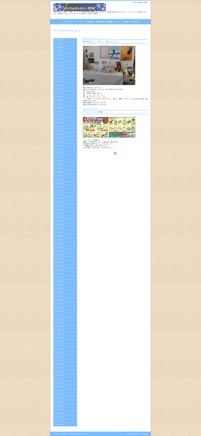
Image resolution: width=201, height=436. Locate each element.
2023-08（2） (61, 138)
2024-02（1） (61, 119)
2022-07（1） (61, 168)
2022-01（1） (61, 187)
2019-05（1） (61, 296)
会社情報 (126, 21)
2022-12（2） (61, 149)
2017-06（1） (61, 368)
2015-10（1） (61, 424)
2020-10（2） (61, 236)
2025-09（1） (61, 70)
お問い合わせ (135, 21)
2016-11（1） (61, 390)
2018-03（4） (61, 349)
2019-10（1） (61, 277)
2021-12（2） (61, 190)
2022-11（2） (61, 153)
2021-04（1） (61, 217)
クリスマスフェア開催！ (94, 112)
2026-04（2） (61, 47)
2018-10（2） (61, 322)
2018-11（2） (61, 319)
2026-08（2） (61, 40)
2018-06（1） (61, 337)
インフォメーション (79, 21)
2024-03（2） (61, 115)
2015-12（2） (61, 417)
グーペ (138, 433)
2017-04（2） (61, 375)
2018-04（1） (61, 345)
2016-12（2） (61, 386)
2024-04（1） (61, 111)
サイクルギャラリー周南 (65, 433)
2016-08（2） (61, 398)
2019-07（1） (61, 288)
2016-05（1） (61, 405)
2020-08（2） (61, 243)
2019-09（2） (61, 281)
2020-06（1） (61, 247)
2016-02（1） (61, 413)
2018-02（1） (61, 352)
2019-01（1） (61, 311)
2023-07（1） (61, 141)
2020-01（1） (61, 266)
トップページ (66, 21)
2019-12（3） (61, 270)
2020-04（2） (61, 254)
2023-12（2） (61, 126)
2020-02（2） (61, 262)
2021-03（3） (61, 221)
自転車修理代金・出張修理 (104, 21)
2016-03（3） (61, 409)
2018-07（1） (61, 334)
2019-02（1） (61, 307)
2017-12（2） (61, 356)
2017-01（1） (61, 383)
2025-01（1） (61, 89)
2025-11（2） (61, 66)
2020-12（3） (61, 228)
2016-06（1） (61, 401)
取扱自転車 (90, 21)
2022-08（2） (61, 164)
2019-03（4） (61, 303)
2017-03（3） (61, 379)
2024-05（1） (61, 107)
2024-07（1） (61, 104)
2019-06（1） (61, 292)
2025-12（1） (61, 62)
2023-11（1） (61, 130)
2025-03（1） (61, 81)
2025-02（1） (61, 85)
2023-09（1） (61, 134)
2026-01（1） (61, 58)
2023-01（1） (61, 145)
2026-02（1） (61, 55)
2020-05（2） (61, 251)
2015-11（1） (61, 420)
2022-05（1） (61, 171)
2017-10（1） (61, 360)
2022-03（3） (61, 179)
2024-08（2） (61, 100)
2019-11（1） (61, 273)
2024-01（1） (61, 122)
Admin (143, 433)
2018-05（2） (61, 341)
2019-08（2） (61, 285)
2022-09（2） (61, 160)
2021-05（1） (61, 213)
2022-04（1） (61, 175)
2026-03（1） (61, 51)
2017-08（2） (61, 364)
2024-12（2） (61, 92)
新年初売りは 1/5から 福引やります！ (101, 42)
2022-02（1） (61, 183)
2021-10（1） (61, 198)
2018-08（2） (61, 330)
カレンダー (117, 21)
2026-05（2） (61, 43)
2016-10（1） (61, 394)
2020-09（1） (61, 239)
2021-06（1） (61, 209)
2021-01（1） (61, 224)
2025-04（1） (61, 77)
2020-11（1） (61, 232)
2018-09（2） (61, 326)
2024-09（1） (61, 96)
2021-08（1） (61, 202)
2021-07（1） (61, 205)
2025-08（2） (61, 73)
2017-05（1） (61, 371)
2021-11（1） (61, 194)
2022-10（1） (61, 156)
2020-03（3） (61, 258)
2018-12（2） (61, 315)
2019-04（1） (61, 300)
